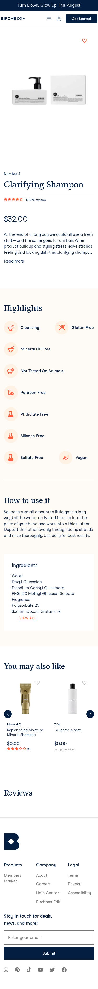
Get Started (81, 19)
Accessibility (79, 893)
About (41, 875)
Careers (43, 884)
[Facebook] (64, 970)
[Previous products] (8, 714)
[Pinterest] (17, 970)
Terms (73, 875)
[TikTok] (29, 970)
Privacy (75, 884)
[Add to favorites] (84, 40)
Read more (14, 261)
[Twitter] (52, 970)
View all (27, 618)
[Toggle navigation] (49, 19)
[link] (25, 716)
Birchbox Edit (48, 901)
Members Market (12, 878)
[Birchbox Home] (13, 18)
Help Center (47, 893)
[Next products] (90, 714)
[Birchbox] (12, 841)
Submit (49, 953)
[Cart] (59, 19)
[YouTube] (40, 970)
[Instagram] (6, 970)
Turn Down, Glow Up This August (49, 5)
